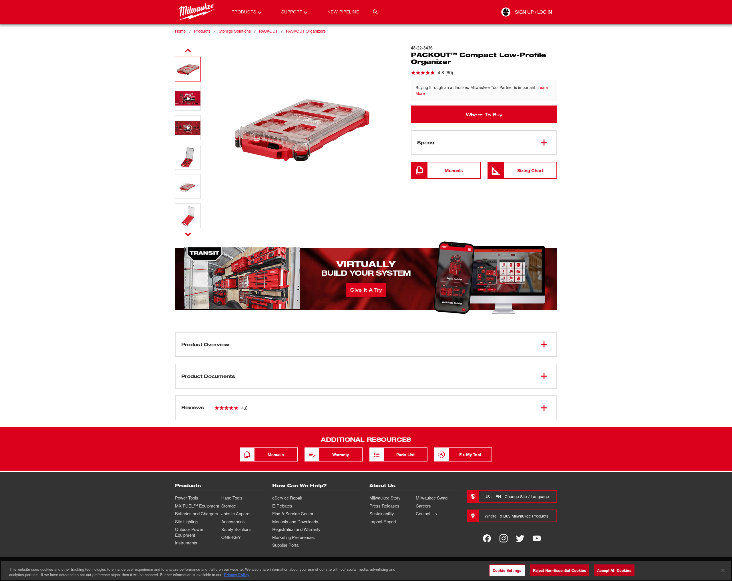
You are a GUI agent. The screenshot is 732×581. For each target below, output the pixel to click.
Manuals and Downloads (295, 521)
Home (180, 31)
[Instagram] (503, 538)
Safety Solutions (236, 529)
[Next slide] (188, 234)
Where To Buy (484, 114)
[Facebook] (487, 538)
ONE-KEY (231, 537)
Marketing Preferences (293, 537)
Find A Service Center (292, 513)
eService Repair (287, 498)
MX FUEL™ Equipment (197, 506)
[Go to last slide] (187, 50)
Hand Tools (231, 498)
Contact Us (426, 513)
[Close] (723, 570)
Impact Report (382, 521)
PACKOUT (268, 31)
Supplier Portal (285, 545)
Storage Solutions (235, 31)
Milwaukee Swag (431, 498)
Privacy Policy (236, 575)
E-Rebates (282, 506)
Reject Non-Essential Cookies (559, 570)
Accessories (233, 521)
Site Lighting (186, 521)
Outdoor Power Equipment (189, 532)
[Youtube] (537, 538)
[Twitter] (520, 538)
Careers (423, 506)
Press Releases (384, 506)
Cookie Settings (507, 570)
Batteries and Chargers (196, 513)
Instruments (186, 543)
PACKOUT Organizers (306, 31)
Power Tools (186, 498)
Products (202, 31)
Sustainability (381, 513)
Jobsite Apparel (235, 513)
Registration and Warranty (296, 529)
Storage (228, 506)
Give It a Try (366, 290)
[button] (188, 69)
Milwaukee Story (385, 498)
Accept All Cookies (614, 570)
